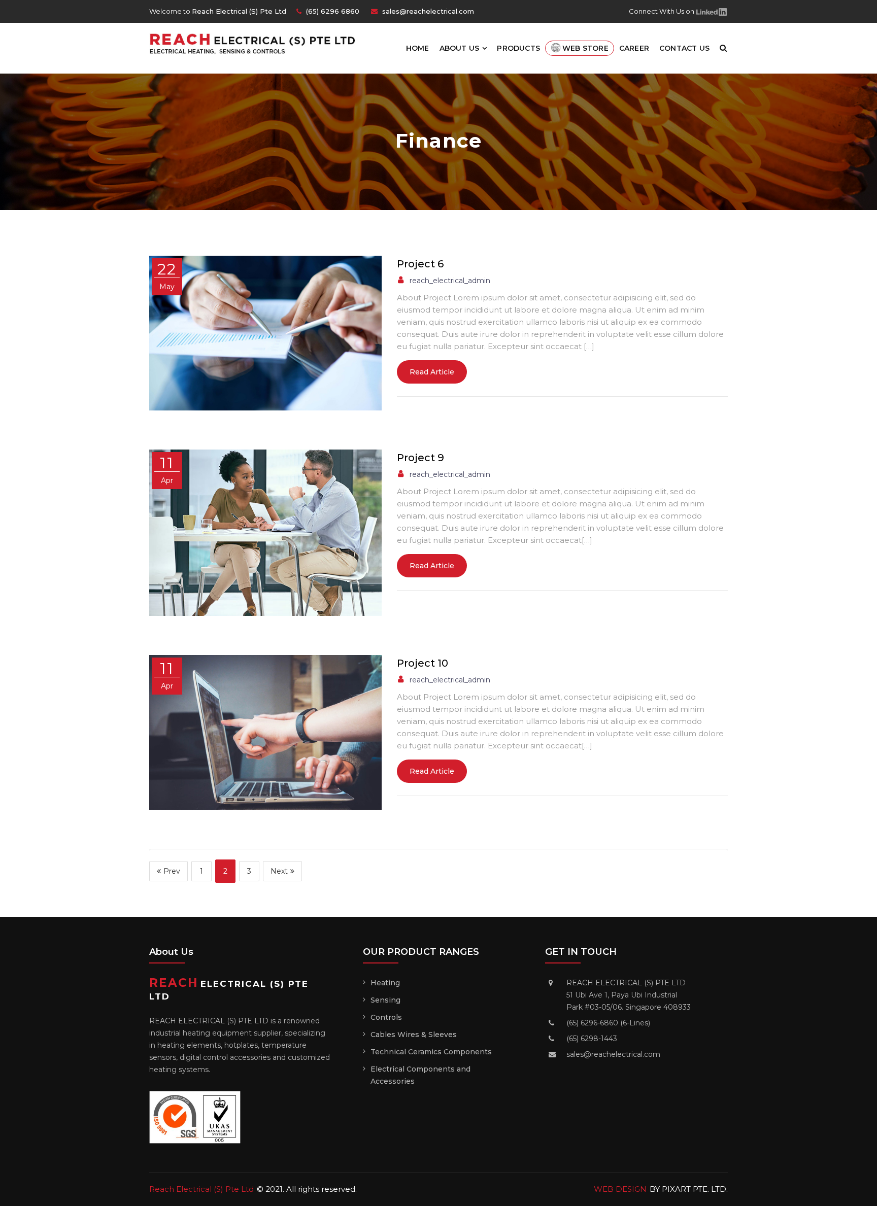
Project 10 (422, 663)
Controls (386, 1017)
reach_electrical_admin (450, 280)
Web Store (585, 48)
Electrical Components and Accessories (420, 1075)
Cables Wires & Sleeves (413, 1034)
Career (634, 48)
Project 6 (420, 264)
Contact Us (684, 48)
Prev (171, 871)
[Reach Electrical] (257, 43)
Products (518, 48)
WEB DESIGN (620, 1189)
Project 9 (420, 458)
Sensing (385, 1000)
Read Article (432, 371)
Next (279, 871)
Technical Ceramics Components (431, 1051)
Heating (385, 982)
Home (417, 48)
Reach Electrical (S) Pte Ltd (201, 1189)
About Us (460, 48)
